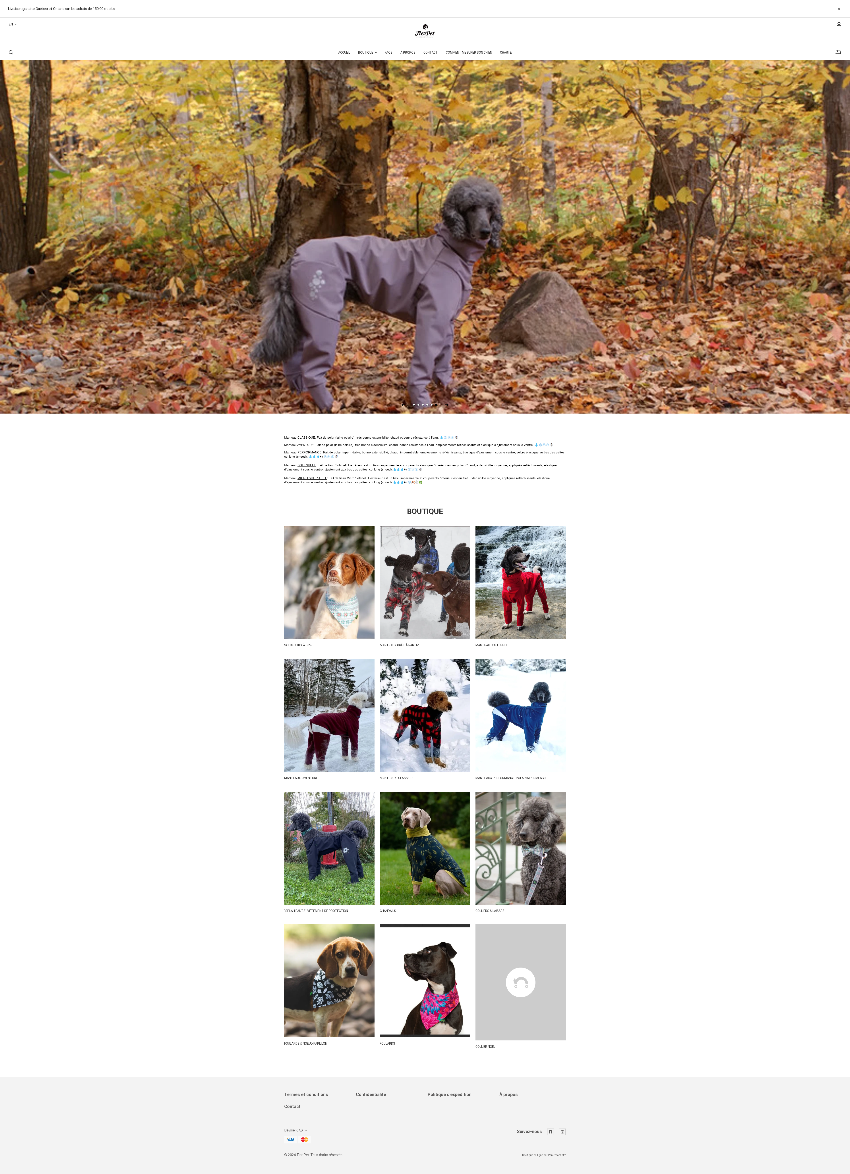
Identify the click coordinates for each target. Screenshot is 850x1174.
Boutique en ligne (532, 1155)
